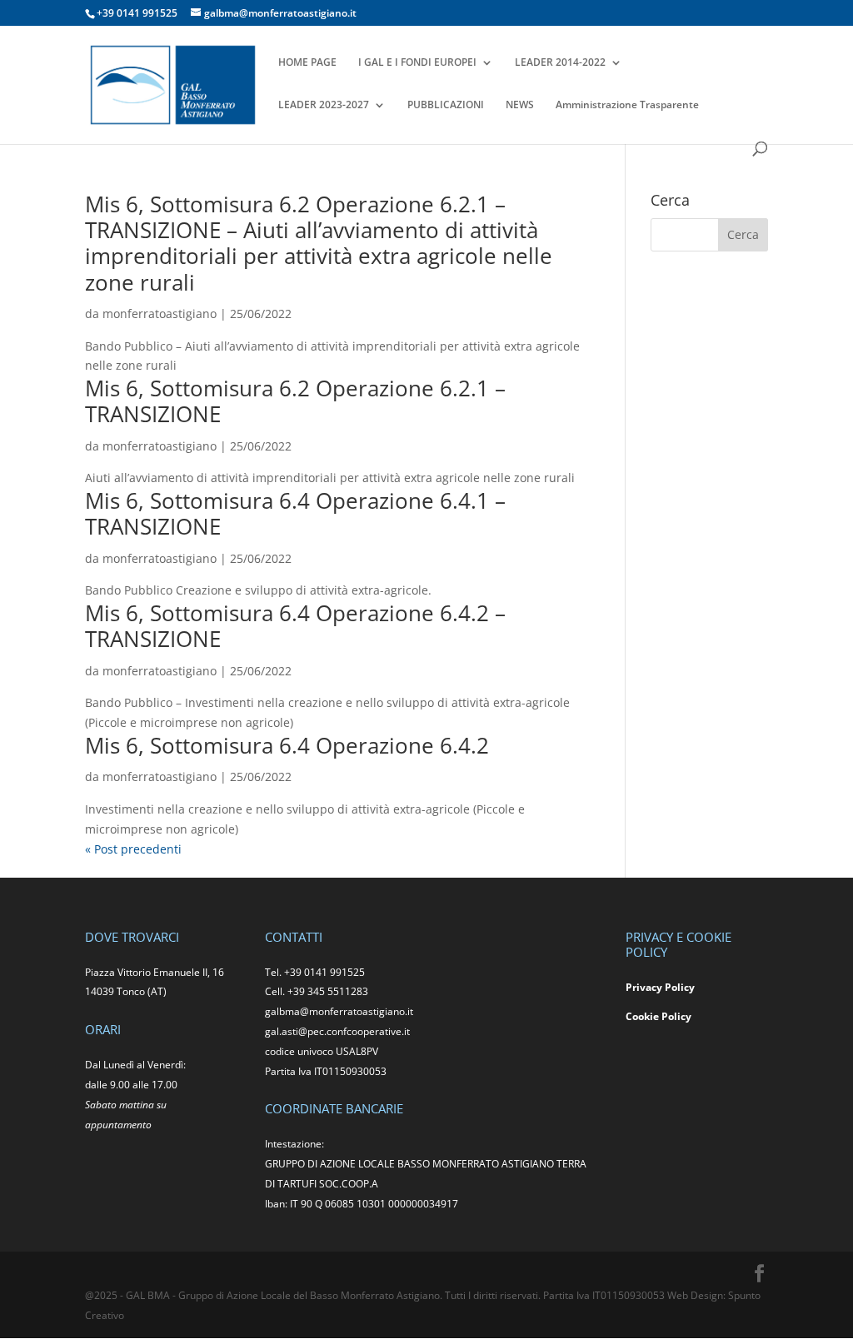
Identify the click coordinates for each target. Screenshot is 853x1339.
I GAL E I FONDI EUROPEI (417, 63)
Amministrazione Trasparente (627, 105)
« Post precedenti (133, 849)
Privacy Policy (660, 987)
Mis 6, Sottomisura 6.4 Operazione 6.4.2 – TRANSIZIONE (295, 626)
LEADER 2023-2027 (323, 105)
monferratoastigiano (159, 313)
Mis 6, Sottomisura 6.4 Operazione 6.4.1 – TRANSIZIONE (295, 513)
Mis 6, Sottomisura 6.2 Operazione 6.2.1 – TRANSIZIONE (295, 401)
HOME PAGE (307, 63)
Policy (676, 1016)
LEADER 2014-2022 (560, 63)
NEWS (520, 105)
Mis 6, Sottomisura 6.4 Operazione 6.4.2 (287, 745)
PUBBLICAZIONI (445, 105)
